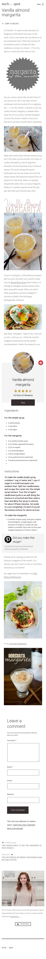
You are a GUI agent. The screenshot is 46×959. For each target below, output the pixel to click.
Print (23, 403)
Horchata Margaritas (18, 643)
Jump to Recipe (11, 23)
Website (10, 794)
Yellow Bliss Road (18, 282)
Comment (12, 740)
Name (10, 767)
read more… (15, 916)
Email (10, 780)
